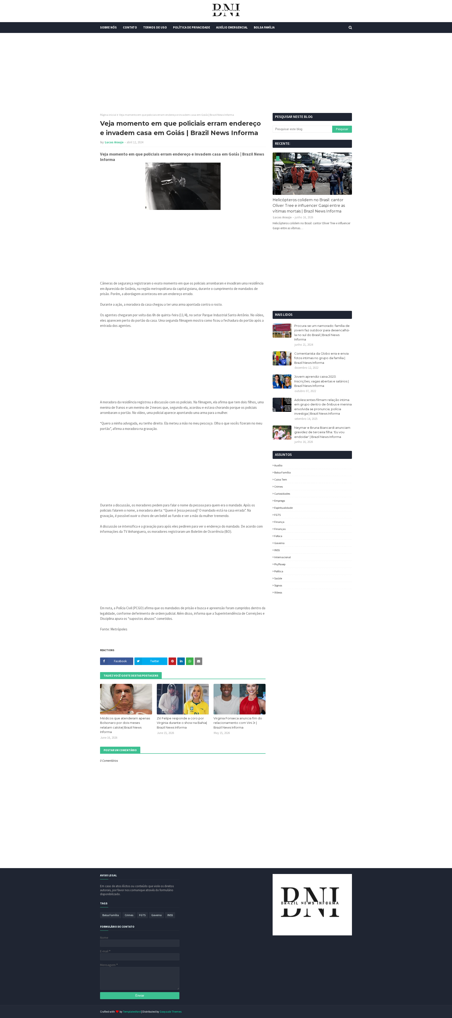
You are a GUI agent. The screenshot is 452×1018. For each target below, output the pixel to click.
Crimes (278, 486)
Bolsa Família (282, 472)
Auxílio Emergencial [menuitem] (232, 27)
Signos (278, 585)
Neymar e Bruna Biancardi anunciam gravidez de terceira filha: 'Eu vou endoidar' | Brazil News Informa (322, 432)
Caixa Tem (280, 479)
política (278, 571)
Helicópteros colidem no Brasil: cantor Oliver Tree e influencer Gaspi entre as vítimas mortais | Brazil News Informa (309, 205)
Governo (279, 543)
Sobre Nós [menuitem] (108, 27)
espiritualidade (283, 507)
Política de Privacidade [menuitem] (191, 27)
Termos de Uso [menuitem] (155, 27)
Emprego (279, 500)
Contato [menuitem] (130, 27)
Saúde (278, 578)
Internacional (282, 557)
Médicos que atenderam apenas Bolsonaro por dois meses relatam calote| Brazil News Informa (125, 725)
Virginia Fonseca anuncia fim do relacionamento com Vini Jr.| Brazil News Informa (238, 722)
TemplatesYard (132, 1011)
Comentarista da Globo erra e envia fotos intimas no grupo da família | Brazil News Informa (321, 358)
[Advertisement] (226, 73)
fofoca (278, 536)
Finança (279, 522)
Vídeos (278, 592)
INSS (277, 550)
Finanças (280, 529)
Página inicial (108, 114)
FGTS (277, 515)
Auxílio (278, 465)
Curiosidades (282, 493)
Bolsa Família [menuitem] (264, 27)
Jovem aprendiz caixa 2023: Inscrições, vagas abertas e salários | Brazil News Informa (321, 381)
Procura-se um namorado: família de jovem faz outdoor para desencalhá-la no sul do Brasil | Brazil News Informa (322, 332)
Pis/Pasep (279, 564)
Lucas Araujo (114, 142)
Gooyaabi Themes (171, 1011)
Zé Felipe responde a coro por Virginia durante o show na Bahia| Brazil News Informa (182, 722)
